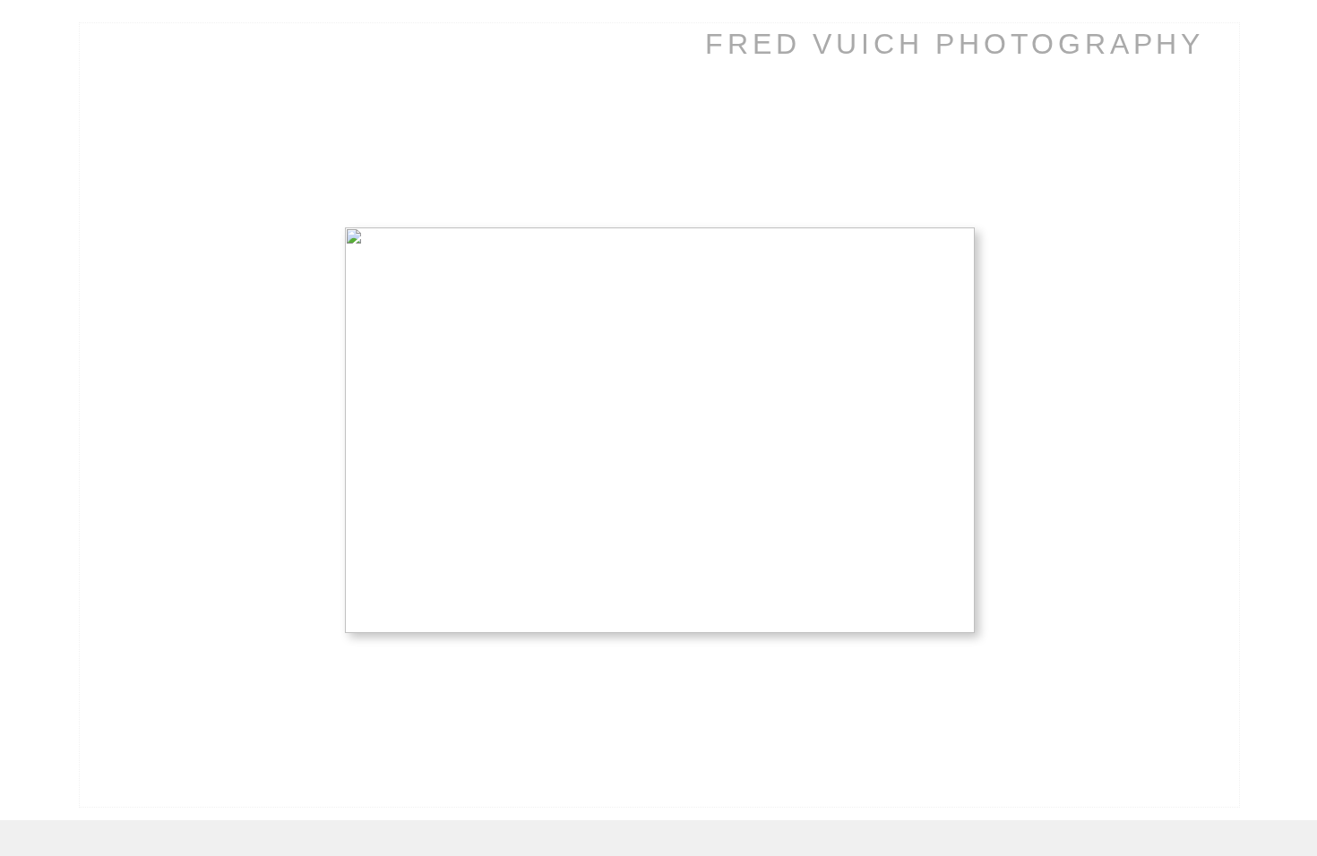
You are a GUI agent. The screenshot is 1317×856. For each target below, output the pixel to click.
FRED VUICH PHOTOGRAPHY (954, 44)
